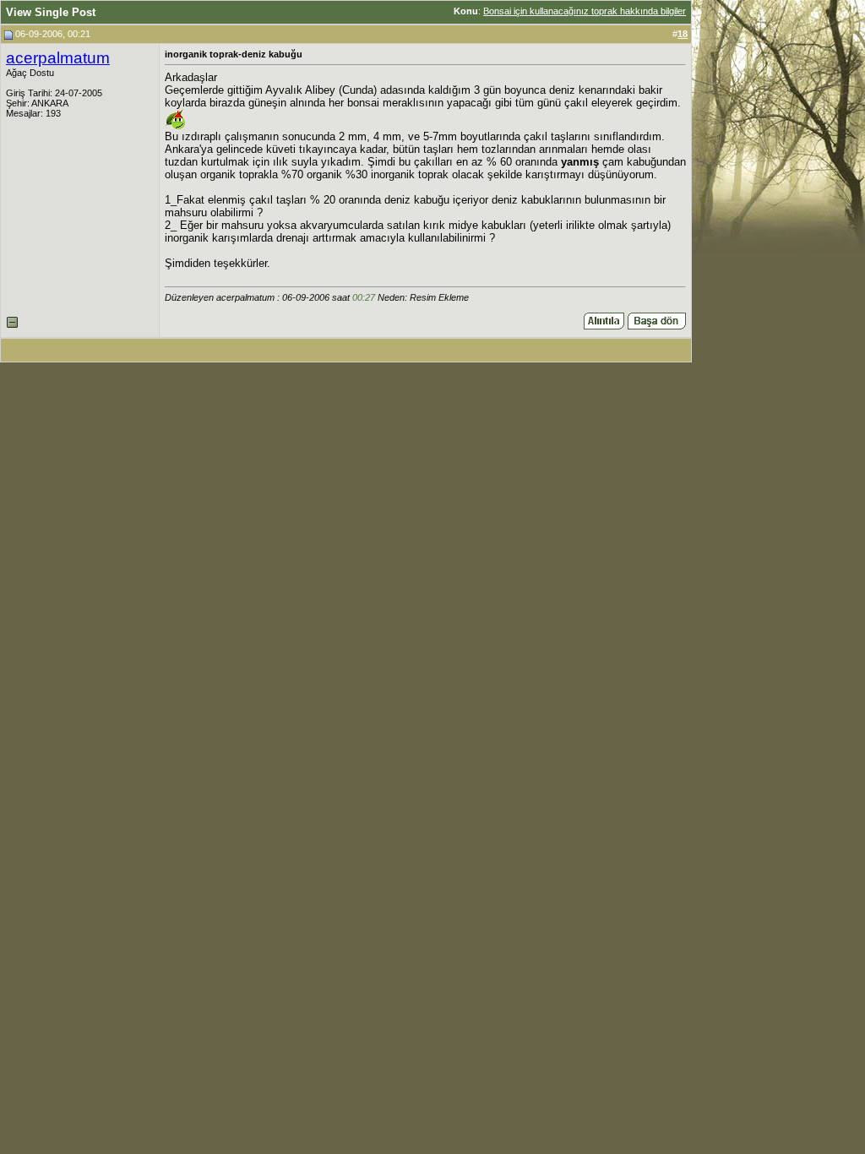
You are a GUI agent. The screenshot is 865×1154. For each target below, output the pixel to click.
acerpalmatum (58, 58)
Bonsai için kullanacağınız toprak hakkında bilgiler (584, 11)
